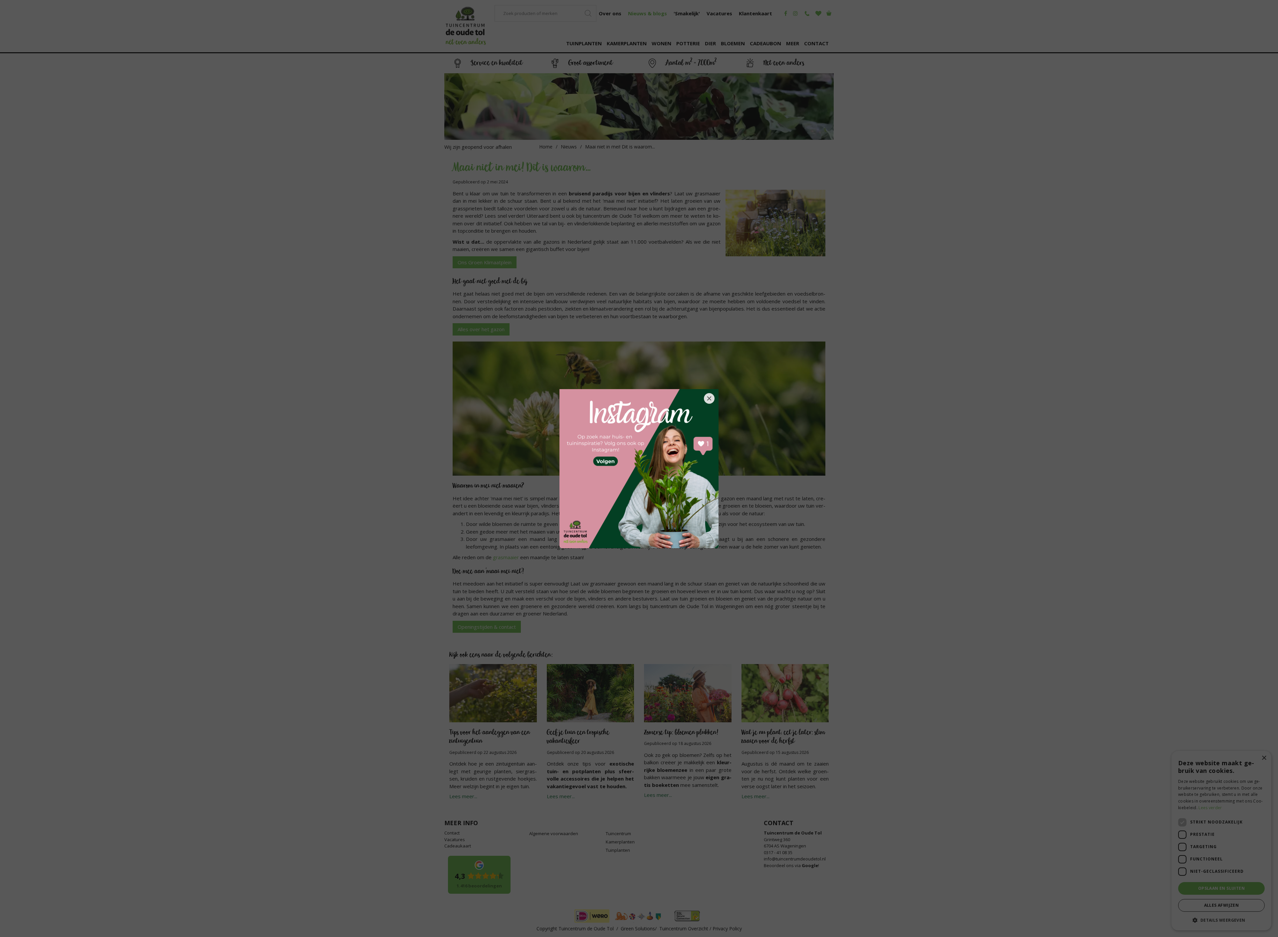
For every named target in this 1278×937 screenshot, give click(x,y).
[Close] (709, 398)
